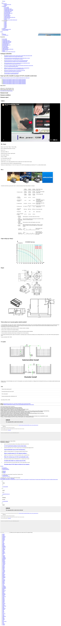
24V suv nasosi (4, 39)
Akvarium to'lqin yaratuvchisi (8, 9)
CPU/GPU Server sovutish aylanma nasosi (10, 19)
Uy (2, 2)
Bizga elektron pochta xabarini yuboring (6, 90)
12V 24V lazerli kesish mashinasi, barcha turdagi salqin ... (15, 445)
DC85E (5, 22)
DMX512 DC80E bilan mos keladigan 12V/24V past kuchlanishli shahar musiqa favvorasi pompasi (19, 404)
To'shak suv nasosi (7, 16)
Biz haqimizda (4, 3)
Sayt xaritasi (8, 478)
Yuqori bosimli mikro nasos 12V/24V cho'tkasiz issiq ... (15, 449)
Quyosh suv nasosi (7, 18)
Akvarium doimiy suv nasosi (14, 479)
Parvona (3, 50)
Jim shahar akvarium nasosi (53, 479)
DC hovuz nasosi (6, 14)
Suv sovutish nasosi (7, 12)
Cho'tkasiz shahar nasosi (8, 11)
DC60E (5, 26)
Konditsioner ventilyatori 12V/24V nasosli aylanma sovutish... (13, 56)
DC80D (5, 23)
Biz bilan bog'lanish (5, 30)
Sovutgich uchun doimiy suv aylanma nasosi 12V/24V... (15, 460)
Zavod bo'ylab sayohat (7, 4)
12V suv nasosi (4, 38)
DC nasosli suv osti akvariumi (23, 479)
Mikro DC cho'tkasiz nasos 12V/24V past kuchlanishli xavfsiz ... (16, 456)
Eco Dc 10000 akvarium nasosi (5, 479)
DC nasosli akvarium (32, 479)
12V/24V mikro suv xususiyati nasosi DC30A (11, 73)
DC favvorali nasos (7, 13)
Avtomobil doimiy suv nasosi (8, 10)
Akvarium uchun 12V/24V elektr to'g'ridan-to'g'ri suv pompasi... (17, 464)
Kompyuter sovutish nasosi (6, 44)
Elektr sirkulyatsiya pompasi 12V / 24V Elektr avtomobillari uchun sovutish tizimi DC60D (16, 403)
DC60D (5, 25)
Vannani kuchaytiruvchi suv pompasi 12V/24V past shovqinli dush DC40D (15, 61)
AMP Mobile (12, 478)
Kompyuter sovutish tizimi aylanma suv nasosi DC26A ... (12, 71)
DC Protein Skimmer (7, 15)
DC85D (5, 21)
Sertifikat (5, 5)
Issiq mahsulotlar (2, 478)
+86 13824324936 (5, 486)
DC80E (5, 24)
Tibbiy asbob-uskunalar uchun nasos (9, 17)
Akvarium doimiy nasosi (8, 8)
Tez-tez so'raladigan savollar (6, 29)
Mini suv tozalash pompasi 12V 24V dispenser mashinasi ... (15, 453)
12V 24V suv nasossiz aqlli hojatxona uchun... (11, 66)
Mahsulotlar (4, 6)
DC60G (5, 27)
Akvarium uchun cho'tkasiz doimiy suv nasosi (42, 479)
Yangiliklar (4, 28)
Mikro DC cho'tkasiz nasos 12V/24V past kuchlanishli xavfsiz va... (14, 68)
